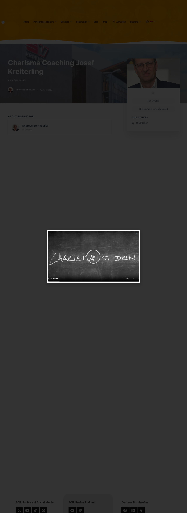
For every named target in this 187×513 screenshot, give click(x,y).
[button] (136, 234)
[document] (93, 256)
